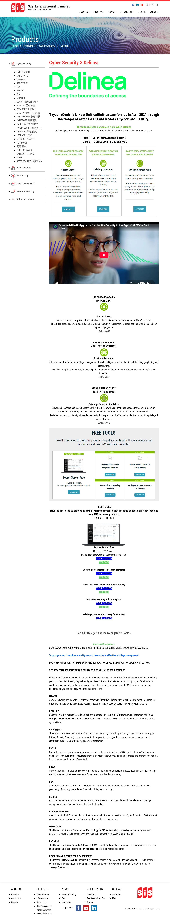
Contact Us (116, 894)
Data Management (25, 183)
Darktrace (22, 75)
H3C (19, 86)
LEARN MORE (104, 331)
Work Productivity (25, 191)
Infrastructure (24, 167)
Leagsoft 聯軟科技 (27, 131)
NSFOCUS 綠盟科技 (26, 139)
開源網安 (21, 146)
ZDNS (19, 157)
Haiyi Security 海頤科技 (29, 127)
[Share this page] (157, 5)
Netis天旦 (22, 142)
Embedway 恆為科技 (27, 124)
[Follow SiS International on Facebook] (134, 4)
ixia (18, 94)
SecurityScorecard (27, 101)
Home (14, 45)
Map (114, 898)
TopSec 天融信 (24, 150)
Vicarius (21, 98)
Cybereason (23, 72)
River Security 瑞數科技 (29, 161)
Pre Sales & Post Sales (96, 898)
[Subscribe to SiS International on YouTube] (143, 4)
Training (90, 902)
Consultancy (92, 894)
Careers (141, 11)
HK (152, 5)
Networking (22, 175)
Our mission (16, 898)
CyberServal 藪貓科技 (28, 116)
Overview (15, 894)
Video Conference (25, 199)
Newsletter (66, 902)
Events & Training (69, 894)
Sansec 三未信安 (26, 153)
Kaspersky (22, 83)
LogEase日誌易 (25, 135)
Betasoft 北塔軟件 (27, 109)
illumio (20, 90)
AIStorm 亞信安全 (26, 105)
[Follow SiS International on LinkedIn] (138, 4)
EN (146, 5)
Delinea (21, 79)
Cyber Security (47, 45)
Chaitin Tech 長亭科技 (28, 112)
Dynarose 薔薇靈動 (27, 120)
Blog (63, 898)
